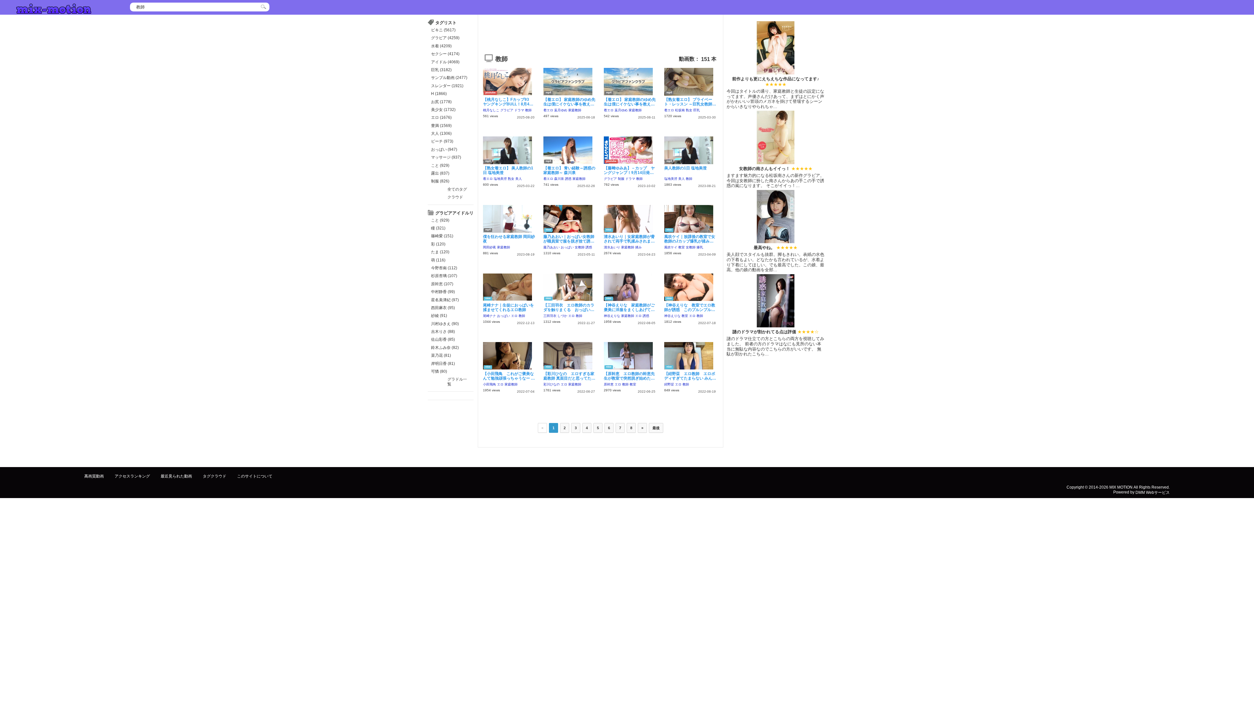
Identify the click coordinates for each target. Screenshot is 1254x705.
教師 (528, 110)
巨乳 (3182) (441, 70)
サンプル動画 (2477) (449, 77)
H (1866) (439, 93)
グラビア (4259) (445, 38)
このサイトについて (254, 476)
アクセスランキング (132, 476)
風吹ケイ (670, 247)
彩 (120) (438, 244)
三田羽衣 (549, 316)
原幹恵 (609, 384)
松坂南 (680, 110)
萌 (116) (438, 260)
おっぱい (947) (444, 149)
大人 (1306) (441, 133)
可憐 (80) (439, 371)
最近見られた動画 (176, 476)
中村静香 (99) (443, 292)
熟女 (689, 110)
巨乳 (696, 110)
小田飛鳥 (489, 384)
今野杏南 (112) (444, 268)
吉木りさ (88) (443, 331)
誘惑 (568, 178)
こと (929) (440, 165)
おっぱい (567, 247)
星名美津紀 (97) (445, 300)
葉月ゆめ (560, 110)
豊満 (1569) (441, 125)
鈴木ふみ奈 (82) (445, 347)
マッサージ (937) (446, 157)
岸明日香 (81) (443, 363)
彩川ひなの (551, 384)
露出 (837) (440, 173)
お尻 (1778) (441, 102)
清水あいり (612, 247)
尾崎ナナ (489, 316)
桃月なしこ (491, 110)
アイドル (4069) (445, 62)
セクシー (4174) (445, 54)
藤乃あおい (551, 247)
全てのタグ (457, 189)
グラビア (506, 110)
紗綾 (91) (439, 315)
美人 (518, 178)
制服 (621, 178)
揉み (638, 247)
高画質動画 (94, 476)
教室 (681, 247)
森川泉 (559, 178)
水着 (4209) (441, 46)
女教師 (580, 247)
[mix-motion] (54, 8)
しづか (562, 316)
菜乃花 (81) (441, 355)
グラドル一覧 (457, 381)
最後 (656, 428)
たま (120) (440, 252)
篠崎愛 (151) (442, 236)
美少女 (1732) (443, 109)
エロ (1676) (441, 117)
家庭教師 (574, 110)
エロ (514, 316)
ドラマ (519, 110)
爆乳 (700, 247)
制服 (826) (440, 181)
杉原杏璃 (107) (444, 276)
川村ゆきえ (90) (445, 323)
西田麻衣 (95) (443, 308)
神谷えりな (612, 316)
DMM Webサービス (1152, 492)
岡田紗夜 (489, 247)
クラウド (455, 197)
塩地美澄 (500, 178)
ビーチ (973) (442, 141)
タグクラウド (214, 476)
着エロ (548, 110)
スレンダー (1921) (447, 86)
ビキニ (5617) (443, 30)
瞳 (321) (438, 228)
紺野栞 (669, 384)
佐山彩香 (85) (443, 339)
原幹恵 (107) (442, 284)
